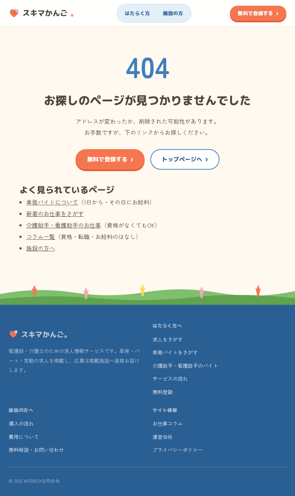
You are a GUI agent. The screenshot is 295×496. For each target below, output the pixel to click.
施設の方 (173, 13)
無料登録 (163, 391)
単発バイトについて (52, 202)
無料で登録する (255, 13)
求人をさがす (168, 339)
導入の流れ (21, 423)
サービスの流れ (170, 378)
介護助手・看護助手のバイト (185, 365)
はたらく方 (137, 13)
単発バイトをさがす (175, 352)
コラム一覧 (40, 236)
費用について (24, 436)
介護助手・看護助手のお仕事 (63, 225)
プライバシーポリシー (178, 449)
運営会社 (163, 436)
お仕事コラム (168, 423)
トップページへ (182, 159)
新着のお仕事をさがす (55, 213)
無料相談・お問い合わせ (36, 449)
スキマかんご (50, 13)
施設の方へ (40, 248)
